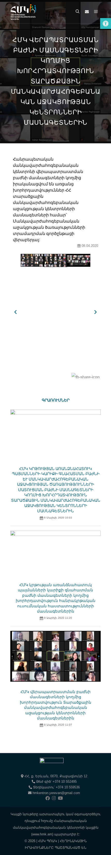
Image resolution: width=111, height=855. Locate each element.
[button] (15, 312)
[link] (105, 23)
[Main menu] (96, 11)
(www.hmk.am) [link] (42, 834)
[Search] (77, 11)
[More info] (86, 11)
